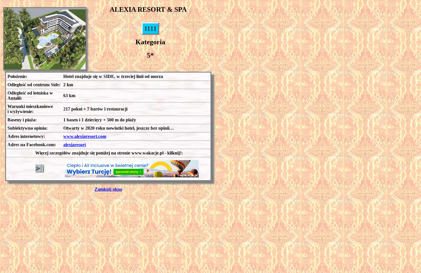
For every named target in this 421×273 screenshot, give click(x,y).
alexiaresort (74, 144)
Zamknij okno (108, 189)
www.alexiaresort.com (84, 136)
